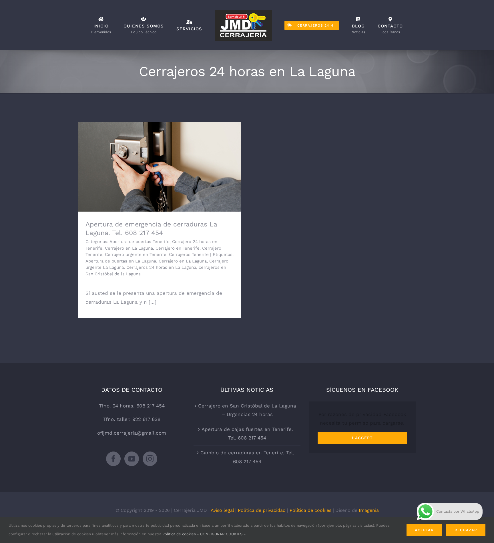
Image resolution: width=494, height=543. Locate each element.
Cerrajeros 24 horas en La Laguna (161, 267)
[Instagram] (150, 458)
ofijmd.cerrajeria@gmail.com (131, 433)
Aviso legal (222, 510)
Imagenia (369, 510)
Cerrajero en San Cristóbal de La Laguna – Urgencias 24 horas (247, 410)
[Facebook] (113, 458)
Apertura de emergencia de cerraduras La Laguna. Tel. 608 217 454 (160, 158)
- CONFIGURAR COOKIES (220, 534)
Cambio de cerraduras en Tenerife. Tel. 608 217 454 (247, 457)
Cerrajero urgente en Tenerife (135, 254)
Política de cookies (310, 510)
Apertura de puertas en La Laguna (120, 261)
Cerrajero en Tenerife (178, 248)
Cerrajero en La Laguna (129, 248)
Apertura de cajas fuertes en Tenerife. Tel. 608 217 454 (247, 433)
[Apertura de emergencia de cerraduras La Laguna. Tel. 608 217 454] (159, 167)
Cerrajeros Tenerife (189, 254)
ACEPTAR (424, 530)
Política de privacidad (262, 510)
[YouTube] (131, 458)
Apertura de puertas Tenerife (139, 241)
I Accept (362, 437)
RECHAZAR (466, 530)
